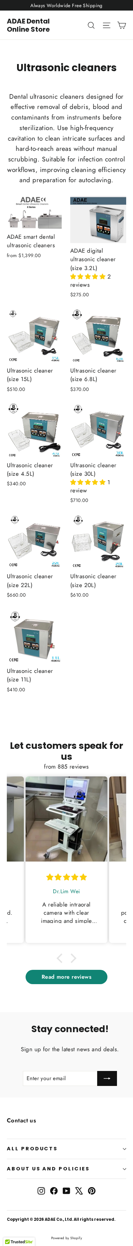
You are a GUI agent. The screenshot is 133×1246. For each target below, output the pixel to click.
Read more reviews (66, 977)
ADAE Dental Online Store (28, 25)
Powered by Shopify (66, 1238)
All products (32, 1148)
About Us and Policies (48, 1168)
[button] (88, 276)
